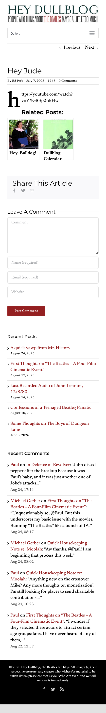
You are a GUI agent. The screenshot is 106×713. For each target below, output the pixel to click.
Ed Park (17, 80)
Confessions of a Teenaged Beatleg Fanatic (50, 408)
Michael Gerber (25, 501)
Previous (72, 47)
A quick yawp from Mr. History (40, 348)
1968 (51, 80)
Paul (14, 465)
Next (89, 47)
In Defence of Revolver (48, 465)
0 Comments (68, 80)
